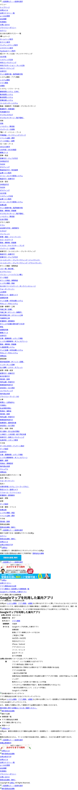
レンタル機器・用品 (7, 283)
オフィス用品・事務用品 (9, 280)
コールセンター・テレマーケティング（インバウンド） (20, 260)
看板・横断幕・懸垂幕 (8, 210)
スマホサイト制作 (6, 48)
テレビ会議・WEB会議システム (11, 300)
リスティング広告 (6, 59)
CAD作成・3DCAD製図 (8, 149)
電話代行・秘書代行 (7, 178)
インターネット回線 (7, 364)
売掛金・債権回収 (6, 463)
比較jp (12, 782)
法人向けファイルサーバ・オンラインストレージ (18, 286)
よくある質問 (5, 16)
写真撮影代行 (5, 112)
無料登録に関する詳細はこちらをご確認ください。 (18, 708)
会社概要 (3, 19)
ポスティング (5, 167)
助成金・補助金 (5, 411)
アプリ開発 (4, 83)
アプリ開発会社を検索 (10, 719)
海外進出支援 (5, 393)
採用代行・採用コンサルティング (12, 437)
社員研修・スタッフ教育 (9, 440)
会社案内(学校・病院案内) (9, 228)
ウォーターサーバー (7, 289)
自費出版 (3, 205)
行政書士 (3, 405)
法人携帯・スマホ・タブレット (11, 367)
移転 (1, 327)
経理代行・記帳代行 (7, 373)
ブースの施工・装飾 (7, 141)
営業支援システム (6, 100)
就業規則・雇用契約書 (8, 422)
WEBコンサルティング (8, 62)
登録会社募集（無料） (8, 527)
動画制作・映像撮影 (7, 109)
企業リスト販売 (5, 173)
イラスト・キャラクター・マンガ (12, 245)
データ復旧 (4, 277)
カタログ (3, 231)
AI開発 (2, 85)
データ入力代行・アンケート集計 (12, 446)
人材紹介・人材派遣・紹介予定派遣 (13, 434)
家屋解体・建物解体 (7, 321)
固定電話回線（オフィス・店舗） (12, 361)
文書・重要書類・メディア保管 (11, 338)
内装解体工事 (5, 318)
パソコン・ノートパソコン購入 (11, 274)
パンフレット (5, 234)
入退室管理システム (7, 347)
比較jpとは (4, 10)
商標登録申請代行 (6, 385)
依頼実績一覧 (6, 716)
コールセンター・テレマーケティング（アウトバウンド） (21, 263)
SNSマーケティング (7, 68)
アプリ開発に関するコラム (11, 722)
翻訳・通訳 (4, 460)
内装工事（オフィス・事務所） (11, 312)
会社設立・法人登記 (7, 388)
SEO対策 (3, 56)
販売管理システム (6, 94)
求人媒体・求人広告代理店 (10, 431)
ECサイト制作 (5, 42)
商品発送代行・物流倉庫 (9, 170)
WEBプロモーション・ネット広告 (12, 65)
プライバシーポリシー (8, 27)
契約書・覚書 (5, 379)
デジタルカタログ (6, 114)
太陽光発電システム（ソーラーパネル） (14, 486)
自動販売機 (4, 297)
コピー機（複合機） (7, 268)
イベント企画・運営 (7, 138)
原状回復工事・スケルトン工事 (11, 315)
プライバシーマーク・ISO (9, 396)
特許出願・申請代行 (7, 382)
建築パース (4, 152)
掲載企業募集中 (5, 743)
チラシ (2, 225)
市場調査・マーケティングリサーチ (13, 135)
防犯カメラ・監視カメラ (9, 295)
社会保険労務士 (5, 408)
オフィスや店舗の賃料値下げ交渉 (12, 324)
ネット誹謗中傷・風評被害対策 (11, 74)
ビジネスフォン (5, 271)
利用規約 (3, 22)
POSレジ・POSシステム (9, 303)
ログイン (3, 30)
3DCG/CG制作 (5, 146)
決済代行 (3, 71)
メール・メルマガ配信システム (11, 176)
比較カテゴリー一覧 (7, 13)
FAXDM (2, 164)
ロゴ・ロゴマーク (6, 239)
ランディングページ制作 (9, 45)
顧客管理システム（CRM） (10, 91)
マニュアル (4, 469)
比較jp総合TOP (5, 756)
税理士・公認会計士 (7, 402)
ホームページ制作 (6, 39)
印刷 (1, 123)
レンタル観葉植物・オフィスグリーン (14, 341)
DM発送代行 (4, 161)
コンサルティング (6, 390)
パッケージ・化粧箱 (7, 129)
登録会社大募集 (38, 553)
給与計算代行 (5, 376)
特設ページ (6, 725)
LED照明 (3, 292)
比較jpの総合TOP (6, 544)
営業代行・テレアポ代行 (9, 158)
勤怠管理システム (6, 97)
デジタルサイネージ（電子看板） (12, 117)
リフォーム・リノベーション (10, 492)
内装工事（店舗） (6, 309)
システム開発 (5, 80)
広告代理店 (4, 219)
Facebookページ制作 (7, 51)
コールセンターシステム (9, 103)
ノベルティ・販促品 (7, 126)
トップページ (5, 7)
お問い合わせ (5, 24)
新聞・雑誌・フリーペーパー (10, 237)
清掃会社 (3, 356)
